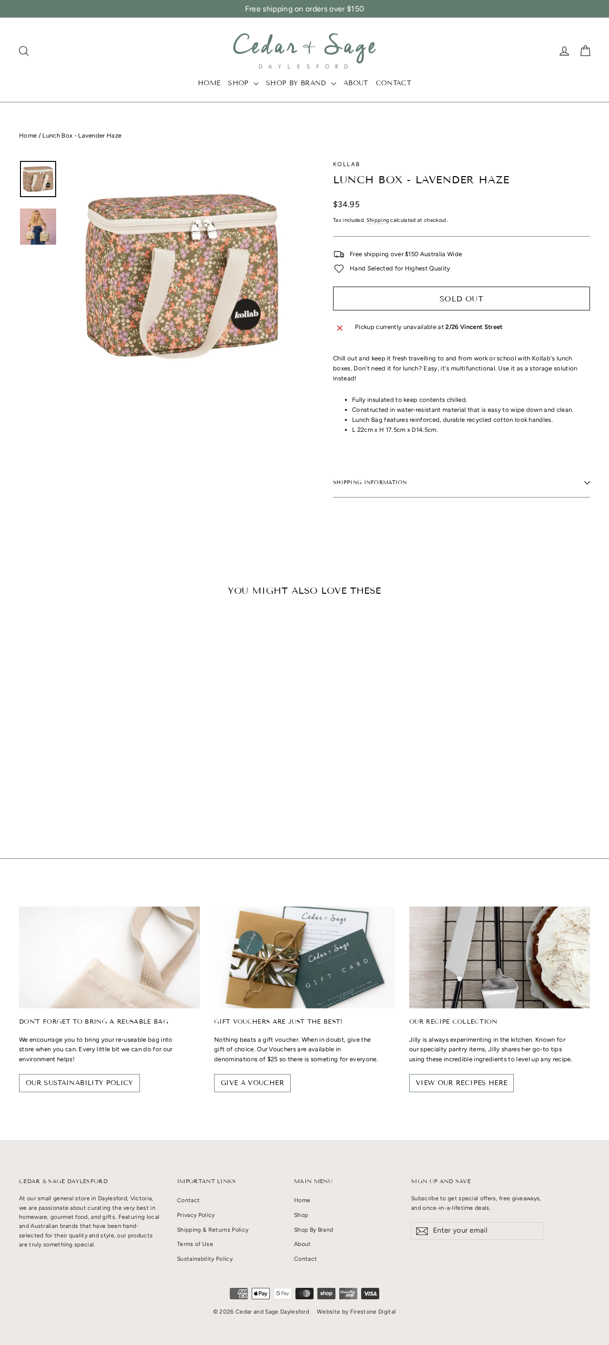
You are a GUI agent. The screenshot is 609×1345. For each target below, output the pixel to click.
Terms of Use (195, 1244)
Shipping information (370, 482)
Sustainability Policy (205, 1258)
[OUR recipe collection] (499, 957)
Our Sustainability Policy (79, 1083)
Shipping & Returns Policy (212, 1229)
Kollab (346, 164)
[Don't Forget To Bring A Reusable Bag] (109, 957)
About (356, 83)
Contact (393, 83)
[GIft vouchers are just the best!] (304, 957)
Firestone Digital (373, 1311)
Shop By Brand (297, 83)
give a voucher (252, 1083)
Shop (239, 83)
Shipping (377, 220)
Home (209, 83)
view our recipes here (461, 1083)
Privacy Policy (196, 1215)
